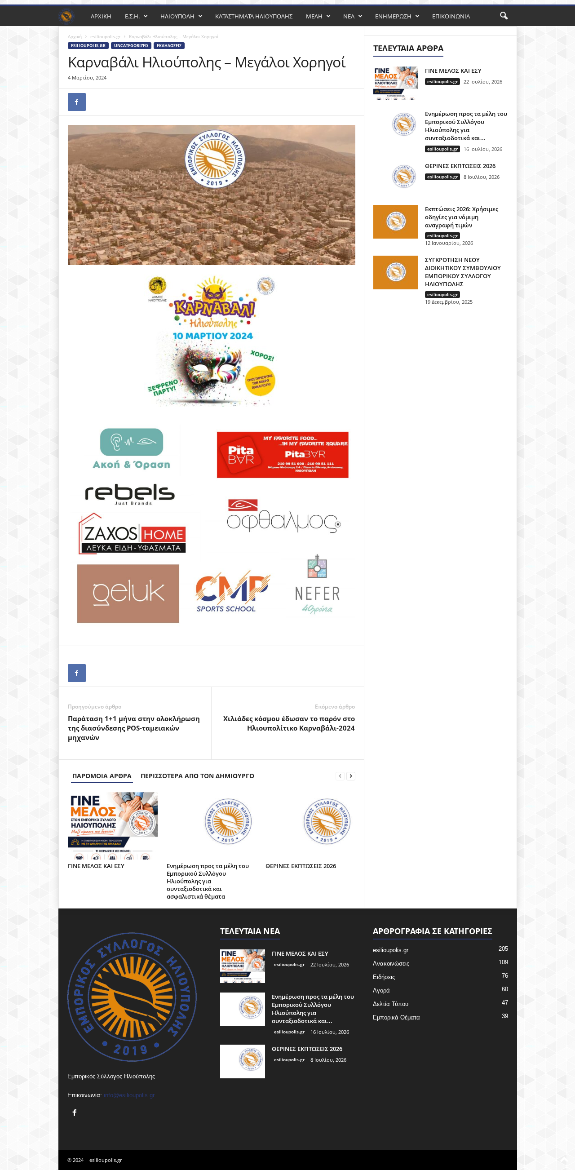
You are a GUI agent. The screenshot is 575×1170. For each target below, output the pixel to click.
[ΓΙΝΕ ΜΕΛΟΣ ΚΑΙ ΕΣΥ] (113, 826)
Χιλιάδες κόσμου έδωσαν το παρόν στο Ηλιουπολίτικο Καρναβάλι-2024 (289, 723)
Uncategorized (131, 46)
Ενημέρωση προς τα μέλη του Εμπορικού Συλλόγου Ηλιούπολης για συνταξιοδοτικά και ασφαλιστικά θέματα (208, 881)
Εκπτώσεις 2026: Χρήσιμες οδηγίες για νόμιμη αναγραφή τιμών (461, 217)
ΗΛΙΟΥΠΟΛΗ (177, 16)
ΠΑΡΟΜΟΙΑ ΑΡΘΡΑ (102, 775)
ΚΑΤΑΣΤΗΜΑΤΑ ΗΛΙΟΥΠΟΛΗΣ (253, 16)
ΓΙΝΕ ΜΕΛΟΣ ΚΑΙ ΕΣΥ (96, 866)
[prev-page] (340, 775)
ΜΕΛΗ (314, 16)
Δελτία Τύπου (390, 1004)
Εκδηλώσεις (169, 46)
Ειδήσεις (384, 977)
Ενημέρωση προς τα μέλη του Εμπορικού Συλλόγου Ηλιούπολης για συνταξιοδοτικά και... (466, 126)
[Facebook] (77, 102)
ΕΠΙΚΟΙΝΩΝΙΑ (451, 16)
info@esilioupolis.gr (129, 1095)
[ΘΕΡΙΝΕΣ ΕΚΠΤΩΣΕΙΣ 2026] (310, 826)
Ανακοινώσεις (391, 963)
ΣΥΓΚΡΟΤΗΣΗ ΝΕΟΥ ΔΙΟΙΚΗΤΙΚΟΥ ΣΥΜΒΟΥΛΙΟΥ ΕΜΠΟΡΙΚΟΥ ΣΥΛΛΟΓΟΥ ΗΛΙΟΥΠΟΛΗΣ (463, 272)
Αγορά (381, 990)
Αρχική (75, 36)
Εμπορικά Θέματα (396, 1017)
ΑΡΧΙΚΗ (101, 16)
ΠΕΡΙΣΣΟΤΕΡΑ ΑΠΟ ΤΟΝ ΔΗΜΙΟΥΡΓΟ (197, 775)
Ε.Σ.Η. (132, 16)
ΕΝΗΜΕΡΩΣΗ (393, 16)
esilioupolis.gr (105, 36)
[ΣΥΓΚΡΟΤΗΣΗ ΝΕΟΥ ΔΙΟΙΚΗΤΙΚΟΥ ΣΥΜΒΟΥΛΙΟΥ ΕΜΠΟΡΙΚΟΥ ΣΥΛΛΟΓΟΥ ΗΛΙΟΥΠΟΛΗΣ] (395, 272)
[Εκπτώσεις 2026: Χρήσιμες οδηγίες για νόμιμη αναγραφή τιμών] (395, 222)
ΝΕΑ (348, 16)
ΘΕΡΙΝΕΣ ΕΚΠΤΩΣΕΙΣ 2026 (300, 866)
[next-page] (350, 775)
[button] (503, 16)
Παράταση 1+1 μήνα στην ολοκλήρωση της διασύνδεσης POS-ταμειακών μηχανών (134, 728)
